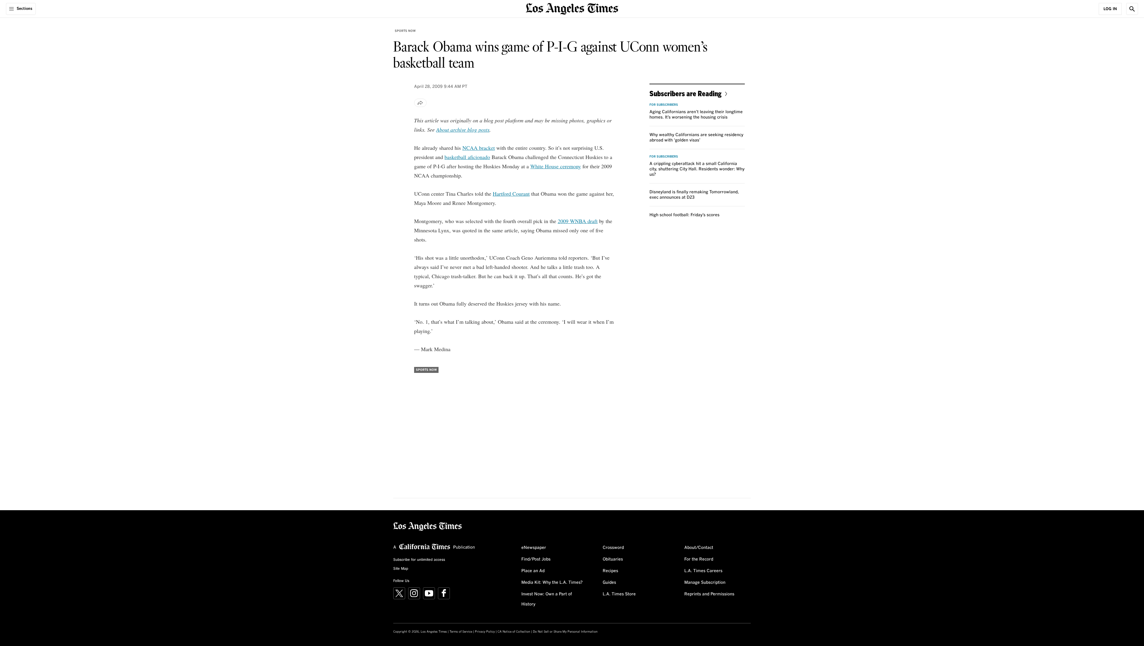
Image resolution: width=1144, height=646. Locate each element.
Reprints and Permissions (709, 594)
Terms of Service (461, 631)
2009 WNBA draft (578, 221)
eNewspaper (533, 548)
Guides (609, 582)
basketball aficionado (467, 157)
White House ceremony (555, 166)
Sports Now (405, 30)
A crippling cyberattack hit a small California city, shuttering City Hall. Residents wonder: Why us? (696, 169)
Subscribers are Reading (685, 93)
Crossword (613, 548)
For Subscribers (663, 104)
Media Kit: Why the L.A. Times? (552, 582)
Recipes (610, 571)
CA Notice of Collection (514, 631)
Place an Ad (533, 571)
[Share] (420, 103)
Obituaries (613, 559)
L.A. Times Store (619, 594)
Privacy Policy (485, 631)
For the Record (698, 559)
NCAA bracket (478, 147)
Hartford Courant (511, 193)
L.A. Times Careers (703, 571)
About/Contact (698, 548)
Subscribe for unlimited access (419, 560)
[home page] (572, 8)
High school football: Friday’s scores (684, 215)
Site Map (400, 569)
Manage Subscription (704, 582)
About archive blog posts (462, 129)
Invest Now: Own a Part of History (546, 599)
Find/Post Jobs (536, 559)
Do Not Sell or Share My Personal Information (565, 631)
